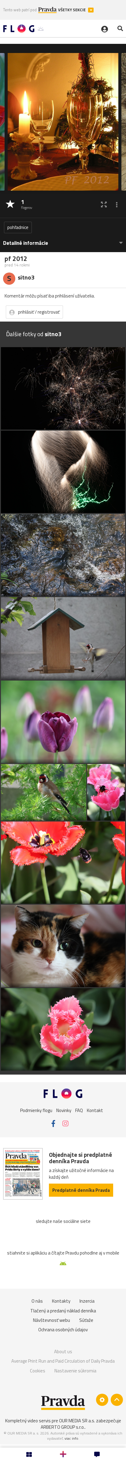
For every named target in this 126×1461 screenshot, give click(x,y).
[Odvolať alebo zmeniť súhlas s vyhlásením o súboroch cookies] (102, 1400)
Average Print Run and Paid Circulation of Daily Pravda (63, 1361)
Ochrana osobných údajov (63, 1329)
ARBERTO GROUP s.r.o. (63, 1427)
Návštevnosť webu (51, 1320)
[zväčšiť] (104, 204)
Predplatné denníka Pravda (81, 1190)
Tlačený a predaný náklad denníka (63, 1311)
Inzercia (87, 1301)
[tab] (63, 240)
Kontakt (95, 1110)
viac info (71, 1438)
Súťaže (86, 1320)
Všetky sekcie (72, 10)
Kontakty (61, 1301)
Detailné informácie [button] (25, 243)
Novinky (63, 1110)
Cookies (37, 1371)
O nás (37, 1301)
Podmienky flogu (36, 1110)
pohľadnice (17, 227)
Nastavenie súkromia (75, 1371)
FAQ (79, 1110)
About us (63, 1351)
